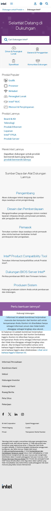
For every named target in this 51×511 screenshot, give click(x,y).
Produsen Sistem (25, 285)
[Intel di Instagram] (22, 414)
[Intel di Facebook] (3, 414)
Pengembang (25, 193)
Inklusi (5, 374)
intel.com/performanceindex (14, 451)
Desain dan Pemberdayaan (25, 209)
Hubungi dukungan (25, 313)
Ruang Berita (8, 392)
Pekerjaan (6, 404)
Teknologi (9, 122)
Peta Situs (6, 398)
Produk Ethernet (12, 126)
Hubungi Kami (8, 386)
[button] (25, 215)
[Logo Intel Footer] (7, 486)
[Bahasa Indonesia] (41, 3)
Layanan (8, 130)
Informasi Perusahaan (12, 362)
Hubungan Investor (11, 380)
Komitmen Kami (9, 368)
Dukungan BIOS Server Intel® (25, 272)
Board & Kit (10, 118)
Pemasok (25, 227)
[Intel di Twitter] (9, 414)
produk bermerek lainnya (17, 159)
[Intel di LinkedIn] (16, 414)
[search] (6, 39)
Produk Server (11, 138)
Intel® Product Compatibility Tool (25, 256)
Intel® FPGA (10, 134)
